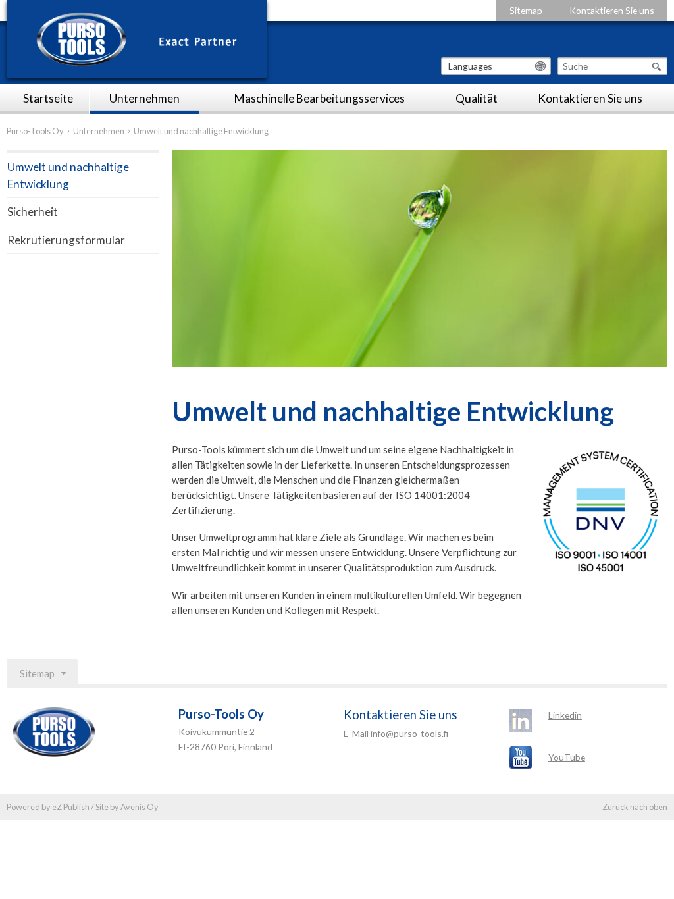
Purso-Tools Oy (35, 131)
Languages (470, 66)
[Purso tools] (137, 39)
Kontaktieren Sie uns (611, 10)
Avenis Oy (139, 807)
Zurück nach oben (634, 807)
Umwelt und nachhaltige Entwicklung (68, 175)
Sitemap (525, 10)
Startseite (48, 98)
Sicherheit (32, 211)
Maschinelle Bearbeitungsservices (319, 98)
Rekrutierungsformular (66, 240)
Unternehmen (144, 98)
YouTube (566, 757)
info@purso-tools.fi (409, 733)
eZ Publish (71, 807)
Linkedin (565, 715)
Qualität (476, 98)
